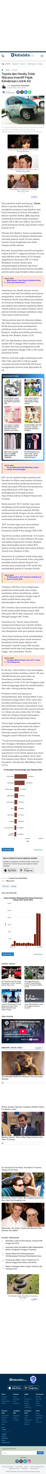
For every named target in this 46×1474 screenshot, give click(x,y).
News (37, 1413)
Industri (23, 64)
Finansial (16, 1394)
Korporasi (16, 1403)
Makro (15, 1397)
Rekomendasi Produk (10, 376)
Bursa (15, 1401)
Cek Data (16, 1420)
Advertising (18, 1466)
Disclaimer (25, 1468)
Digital (26, 1394)
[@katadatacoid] (29, 1461)
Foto (37, 1420)
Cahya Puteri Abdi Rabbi (20, 85)
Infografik (16, 1415)
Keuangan (16, 1399)
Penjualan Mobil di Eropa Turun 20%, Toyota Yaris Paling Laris (23, 661)
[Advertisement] (23, 1347)
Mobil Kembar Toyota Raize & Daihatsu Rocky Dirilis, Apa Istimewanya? (24, 281)
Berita (8, 70)
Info (3, 1427)
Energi (40, 64)
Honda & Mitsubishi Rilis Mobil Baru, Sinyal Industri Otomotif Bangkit (23, 468)
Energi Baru (5, 1415)
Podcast (38, 1422)
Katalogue (39, 1418)
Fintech (26, 1401)
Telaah (26, 1415)
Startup (26, 1403)
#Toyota (6, 886)
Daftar (40, 1453)
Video (38, 1411)
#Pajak (13, 886)
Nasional (16, 64)
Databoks (5, 1438)
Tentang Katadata (7, 1466)
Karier (26, 1466)
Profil (37, 1401)
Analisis (15, 1418)
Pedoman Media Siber (37, 1466)
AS (27, 215)
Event (3, 1440)
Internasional (31, 64)
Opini (26, 1418)
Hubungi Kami (34, 1468)
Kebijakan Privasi (14, 1468)
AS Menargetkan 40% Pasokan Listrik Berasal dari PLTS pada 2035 (24, 578)
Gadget (26, 1405)
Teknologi (27, 1407)
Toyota (36, 203)
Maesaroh (10, 881)
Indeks (4, 1429)
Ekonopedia (39, 1394)
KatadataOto (6, 1442)
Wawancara (28, 1420)
